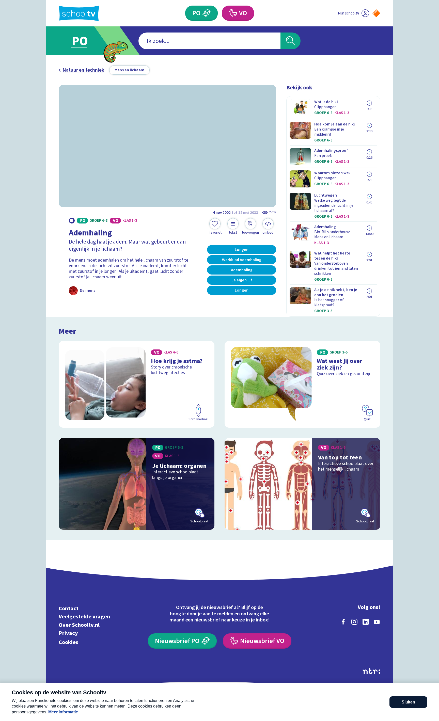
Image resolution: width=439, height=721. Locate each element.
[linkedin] (365, 621)
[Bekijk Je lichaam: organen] (136, 484)
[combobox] (209, 41)
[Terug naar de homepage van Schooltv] (79, 13)
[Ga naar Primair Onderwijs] (84, 40)
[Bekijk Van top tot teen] (302, 484)
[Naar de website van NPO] (376, 13)
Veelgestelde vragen (84, 617)
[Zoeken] (290, 41)
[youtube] (376, 621)
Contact (69, 608)
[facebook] (343, 621)
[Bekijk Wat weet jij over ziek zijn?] (302, 384)
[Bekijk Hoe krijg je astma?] (136, 384)
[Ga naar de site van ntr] (371, 671)
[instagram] (354, 621)
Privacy (68, 633)
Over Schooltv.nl (79, 625)
